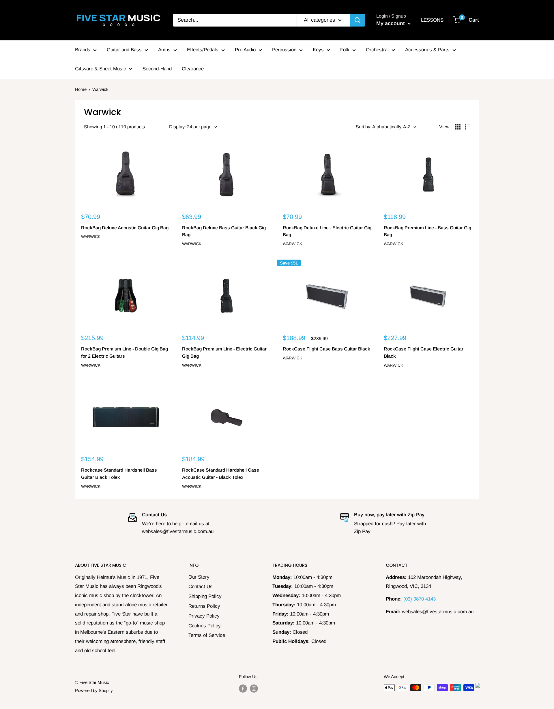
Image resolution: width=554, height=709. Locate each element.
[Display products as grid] (458, 127)
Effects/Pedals (202, 49)
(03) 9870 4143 (419, 599)
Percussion (284, 49)
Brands (82, 49)
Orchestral (377, 49)
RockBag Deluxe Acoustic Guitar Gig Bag (125, 227)
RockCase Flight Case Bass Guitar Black (326, 348)
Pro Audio (245, 49)
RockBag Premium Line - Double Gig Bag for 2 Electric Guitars (124, 352)
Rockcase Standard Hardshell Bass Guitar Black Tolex (119, 474)
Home (81, 89)
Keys (318, 49)
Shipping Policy (205, 596)
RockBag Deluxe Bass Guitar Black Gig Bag (224, 231)
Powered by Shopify (94, 690)
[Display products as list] (467, 127)
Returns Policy (204, 606)
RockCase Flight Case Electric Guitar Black (423, 352)
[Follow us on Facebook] (243, 688)
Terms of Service (206, 635)
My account (391, 23)
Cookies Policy (204, 626)
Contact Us (200, 586)
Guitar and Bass (124, 49)
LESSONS (432, 20)
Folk (344, 49)
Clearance (193, 69)
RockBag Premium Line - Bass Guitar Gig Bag (427, 231)
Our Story (198, 577)
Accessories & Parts (427, 49)
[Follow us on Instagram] (254, 688)
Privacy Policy (204, 616)
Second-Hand (157, 69)
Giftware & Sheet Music (100, 69)
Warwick (90, 236)
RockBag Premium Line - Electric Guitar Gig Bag (224, 352)
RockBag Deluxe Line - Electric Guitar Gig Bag (327, 231)
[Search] (357, 20)
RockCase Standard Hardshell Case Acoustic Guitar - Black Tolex (220, 474)
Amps (164, 49)
